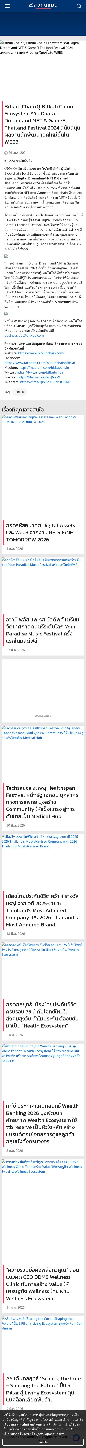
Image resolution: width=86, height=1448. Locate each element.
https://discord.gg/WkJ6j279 (39, 377)
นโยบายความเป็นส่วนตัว (19, 1424)
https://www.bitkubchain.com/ (41, 353)
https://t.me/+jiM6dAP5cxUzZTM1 (45, 382)
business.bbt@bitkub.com (24, 335)
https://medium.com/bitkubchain (44, 367)
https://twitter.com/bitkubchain (40, 372)
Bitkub (19, 392)
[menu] (7, 6)
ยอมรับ (43, 1442)
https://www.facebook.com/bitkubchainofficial (39, 363)
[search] (79, 6)
